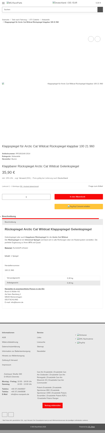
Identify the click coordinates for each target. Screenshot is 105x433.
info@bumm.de (17, 302)
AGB (4, 337)
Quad (38, 242)
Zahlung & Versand (10, 360)
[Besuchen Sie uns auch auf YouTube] (4, 414)
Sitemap (40, 347)
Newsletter (41, 351)
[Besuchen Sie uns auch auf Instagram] (11, 414)
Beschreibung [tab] (9, 216)
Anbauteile (16, 156)
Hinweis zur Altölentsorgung (13, 356)
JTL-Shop (91, 427)
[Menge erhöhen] (47, 197)
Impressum (6, 365)
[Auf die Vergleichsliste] (91, 39)
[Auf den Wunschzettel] (97, 39)
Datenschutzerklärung (11, 347)
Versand (22, 178)
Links (39, 337)
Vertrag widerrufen (53, 405)
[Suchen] (100, 9)
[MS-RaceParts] (14, 3)
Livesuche (41, 342)
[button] (82, 2)
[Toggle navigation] (3, 2)
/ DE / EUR (72, 3)
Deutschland (63, 178)
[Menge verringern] (5, 197)
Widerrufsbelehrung (10, 342)
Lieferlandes (78, 420)
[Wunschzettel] (87, 2)
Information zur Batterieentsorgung (16, 351)
